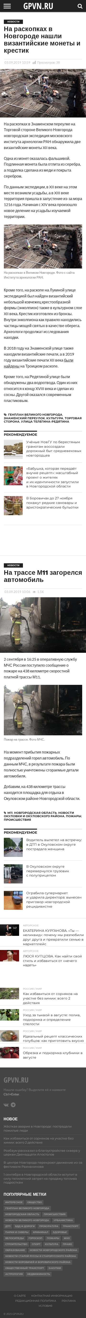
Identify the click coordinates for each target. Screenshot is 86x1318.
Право (67, 1244)
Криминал (40, 1232)
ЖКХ (67, 1238)
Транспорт (70, 1226)
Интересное (14, 1202)
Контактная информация (51, 1295)
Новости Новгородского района (53, 1250)
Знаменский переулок (24, 418)
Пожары (73, 816)
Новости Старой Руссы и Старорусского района (40, 1256)
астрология (14, 1274)
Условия (45, 1305)
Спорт (36, 1244)
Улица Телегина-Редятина (45, 421)
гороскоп (35, 1238)
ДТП (8, 1226)
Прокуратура (48, 1226)
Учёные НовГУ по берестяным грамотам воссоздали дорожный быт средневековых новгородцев (53, 449)
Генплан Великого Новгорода (35, 414)
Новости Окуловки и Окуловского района (39, 814)
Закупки (54, 1268)
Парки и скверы (16, 1232)
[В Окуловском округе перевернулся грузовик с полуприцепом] (13, 873)
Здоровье (60, 1232)
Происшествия (17, 819)
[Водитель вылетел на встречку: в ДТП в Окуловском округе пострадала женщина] (13, 847)
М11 (10, 813)
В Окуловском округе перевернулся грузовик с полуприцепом (47, 870)
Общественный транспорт (24, 1268)
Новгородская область (35, 813)
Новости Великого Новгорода (27, 1220)
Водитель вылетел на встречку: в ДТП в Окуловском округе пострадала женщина (54, 844)
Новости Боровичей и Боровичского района (37, 1262)
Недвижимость (38, 1274)
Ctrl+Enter (11, 1094)
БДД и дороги (25, 1226)
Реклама (69, 1300)
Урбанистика (63, 1220)
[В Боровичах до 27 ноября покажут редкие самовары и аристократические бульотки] (13, 505)
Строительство (16, 1244)
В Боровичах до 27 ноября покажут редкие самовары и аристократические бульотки (52, 502)
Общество (34, 1202)
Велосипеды (14, 1238)
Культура (54, 418)
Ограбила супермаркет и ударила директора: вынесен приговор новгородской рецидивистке (53, 900)
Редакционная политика (35, 1300)
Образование (15, 1250)
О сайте (20, 1295)
